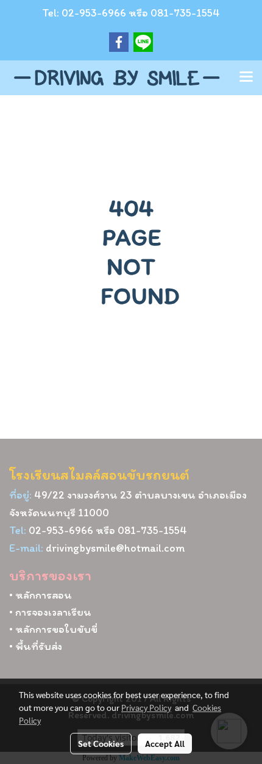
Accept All (165, 743)
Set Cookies (101, 743)
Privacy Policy (146, 707)
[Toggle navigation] (246, 77)
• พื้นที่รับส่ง (35, 646)
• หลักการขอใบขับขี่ (53, 629)
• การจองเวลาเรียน (50, 612)
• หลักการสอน (40, 595)
